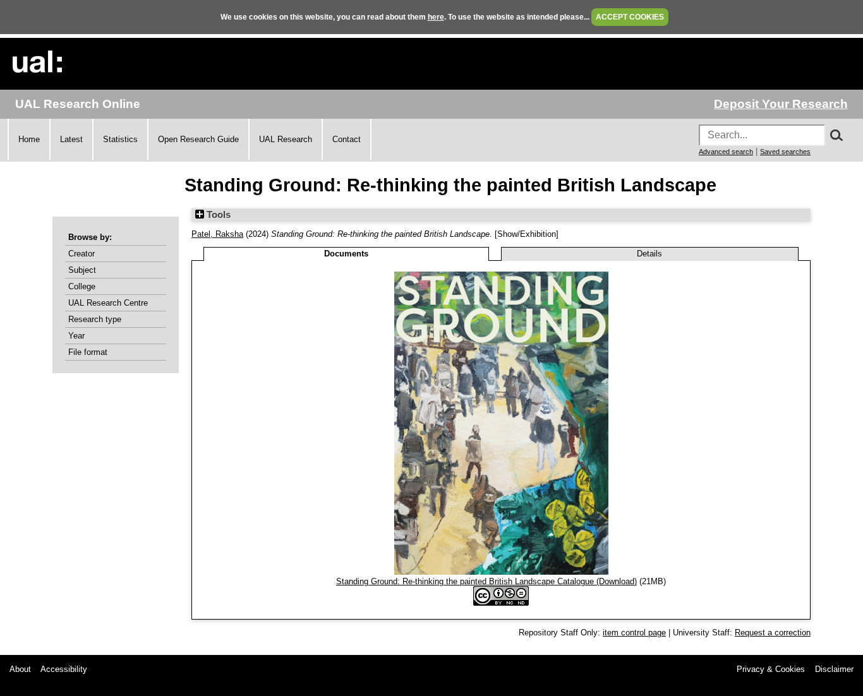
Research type (94, 319)
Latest (71, 139)
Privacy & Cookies (771, 669)
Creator (81, 253)
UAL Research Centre (108, 303)
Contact (346, 139)
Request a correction (773, 632)
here (436, 17)
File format (87, 352)
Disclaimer (834, 669)
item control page (634, 632)
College (81, 286)
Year (76, 335)
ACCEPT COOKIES (630, 17)
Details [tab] (649, 253)
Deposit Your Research (781, 104)
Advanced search (726, 151)
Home (29, 139)
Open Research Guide (198, 139)
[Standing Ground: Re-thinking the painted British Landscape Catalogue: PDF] (501, 572)
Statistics (120, 139)
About (20, 669)
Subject (82, 270)
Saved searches (785, 151)
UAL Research (285, 139)
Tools (217, 215)
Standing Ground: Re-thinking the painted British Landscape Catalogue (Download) (486, 581)
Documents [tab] (346, 253)
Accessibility (63, 669)
